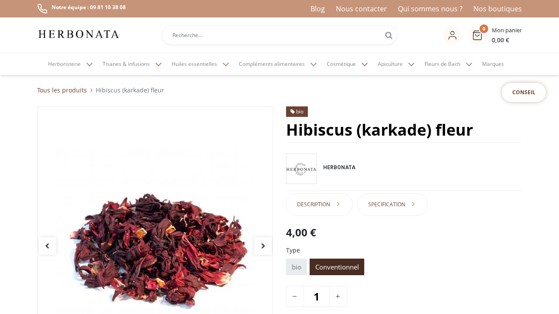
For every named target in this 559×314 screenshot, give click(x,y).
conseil (523, 92)
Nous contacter (361, 9)
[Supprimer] (294, 296)
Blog (318, 9)
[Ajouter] (337, 296)
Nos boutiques (497, 9)
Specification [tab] (386, 204)
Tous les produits (62, 90)
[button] (495, 35)
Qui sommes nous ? (430, 9)
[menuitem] (493, 64)
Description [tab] (313, 204)
